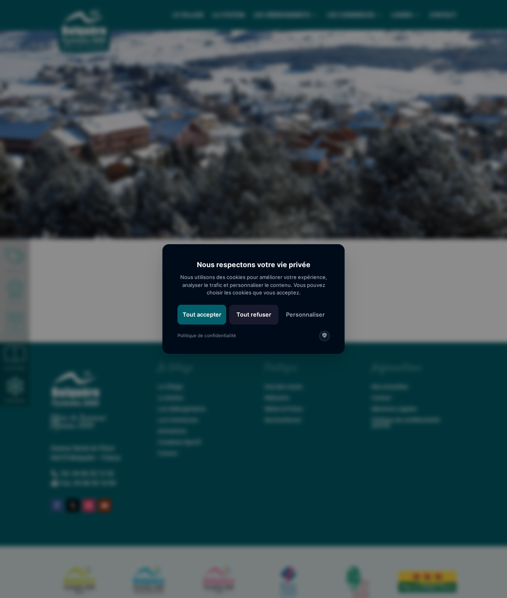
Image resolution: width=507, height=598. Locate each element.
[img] (324, 336)
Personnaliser (305, 314)
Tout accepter (202, 314)
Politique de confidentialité (206, 335)
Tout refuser (253, 314)
